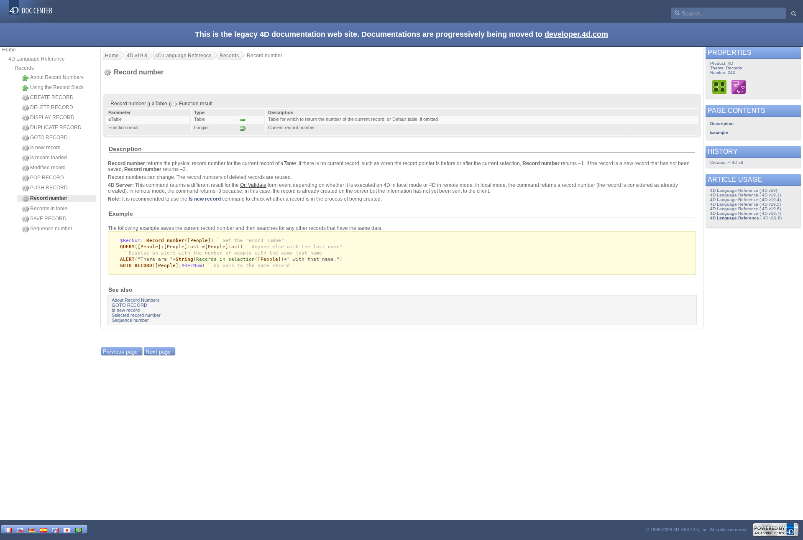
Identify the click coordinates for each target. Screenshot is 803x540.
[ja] (67, 529)
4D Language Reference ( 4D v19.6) (745, 208)
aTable (288, 163)
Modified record (48, 168)
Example (719, 132)
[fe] (55, 529)
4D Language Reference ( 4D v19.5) (745, 204)
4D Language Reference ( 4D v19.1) (745, 195)
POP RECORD (47, 178)
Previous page (120, 351)
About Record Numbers (57, 77)
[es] (43, 529)
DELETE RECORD (51, 107)
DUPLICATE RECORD (56, 127)
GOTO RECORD (49, 137)
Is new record (45, 147)
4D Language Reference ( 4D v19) (743, 190)
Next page (158, 351)
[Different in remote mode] (738, 86)
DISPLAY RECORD (52, 117)
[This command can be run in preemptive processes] (719, 86)
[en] (20, 529)
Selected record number (136, 315)
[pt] (78, 529)
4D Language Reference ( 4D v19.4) (745, 199)
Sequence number (51, 229)
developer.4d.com (576, 34)
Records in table (48, 208)
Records (24, 68)
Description (722, 123)
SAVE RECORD (48, 219)
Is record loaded (48, 157)
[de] (31, 529)
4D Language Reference (36, 59)
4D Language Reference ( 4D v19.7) (745, 213)
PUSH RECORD (49, 188)
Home (9, 50)
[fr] (8, 529)
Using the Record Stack (57, 87)
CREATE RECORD (52, 97)
